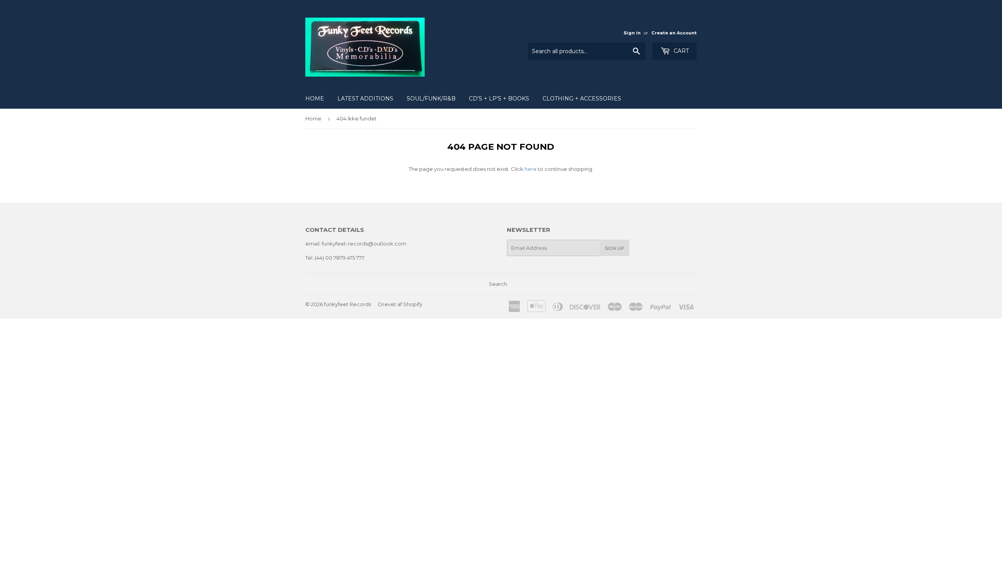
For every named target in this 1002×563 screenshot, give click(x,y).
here (530, 169)
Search (498, 284)
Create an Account (674, 33)
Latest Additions (365, 98)
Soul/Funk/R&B (431, 98)
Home (314, 98)
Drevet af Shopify (400, 304)
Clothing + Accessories (581, 98)
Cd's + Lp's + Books (499, 98)
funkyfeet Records (347, 304)
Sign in (632, 33)
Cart (680, 50)
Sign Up (614, 248)
